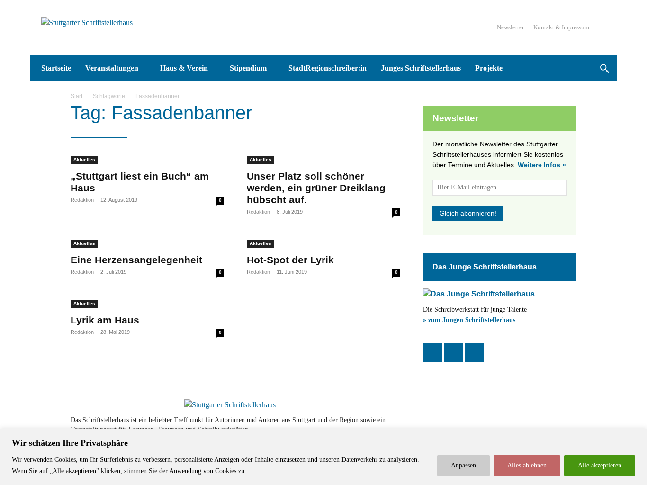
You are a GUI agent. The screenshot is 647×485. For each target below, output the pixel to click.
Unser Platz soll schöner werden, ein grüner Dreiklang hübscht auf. (316, 188)
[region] (323, 457)
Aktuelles (84, 159)
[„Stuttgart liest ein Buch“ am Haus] (147, 158)
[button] (604, 68)
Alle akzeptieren (599, 465)
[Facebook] (432, 352)
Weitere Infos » (542, 165)
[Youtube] (542, 424)
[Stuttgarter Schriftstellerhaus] (230, 405)
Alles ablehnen (527, 465)
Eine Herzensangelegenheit (136, 259)
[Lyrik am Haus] (147, 302)
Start (76, 96)
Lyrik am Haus (105, 319)
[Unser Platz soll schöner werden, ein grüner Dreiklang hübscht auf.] (323, 158)
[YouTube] (474, 352)
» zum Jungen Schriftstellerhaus (469, 319)
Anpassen (463, 465)
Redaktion (82, 200)
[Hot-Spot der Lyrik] (323, 242)
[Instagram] (453, 352)
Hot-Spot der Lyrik (290, 259)
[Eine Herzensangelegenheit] (147, 242)
